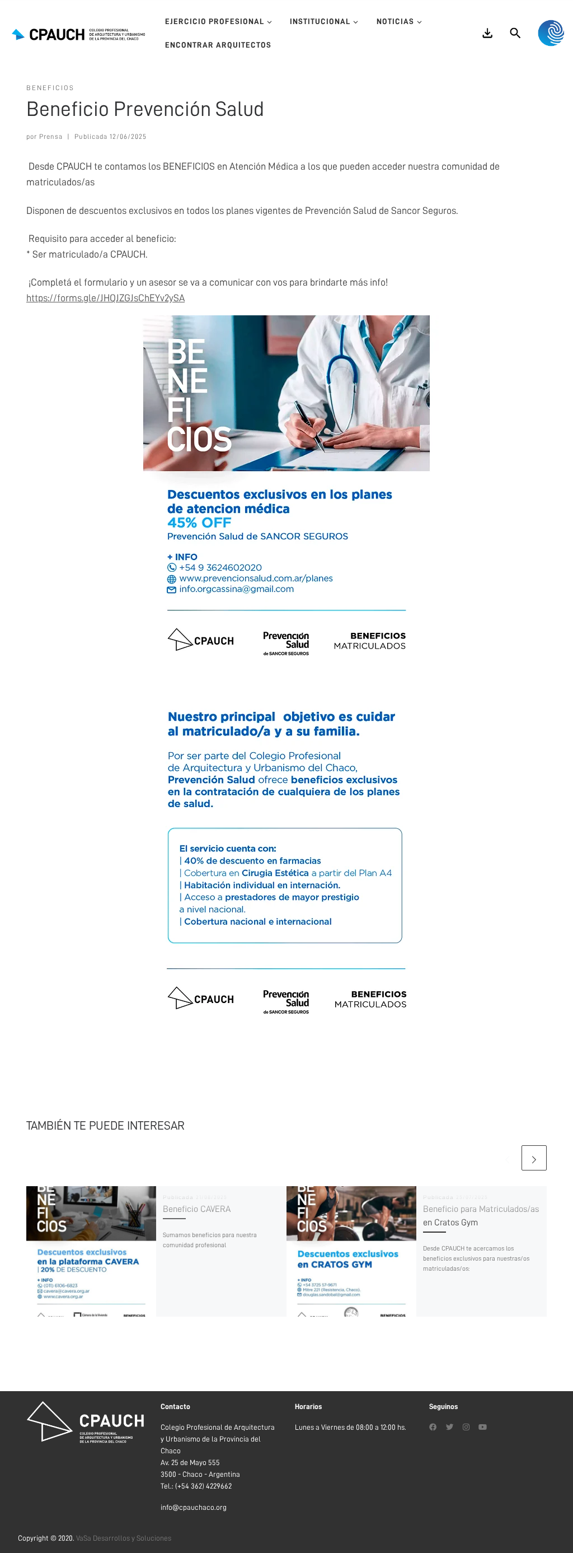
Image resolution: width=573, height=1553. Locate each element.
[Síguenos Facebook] (433, 1428)
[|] (78, 33)
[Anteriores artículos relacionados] (507, 1157)
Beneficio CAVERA (197, 1209)
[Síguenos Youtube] (482, 1428)
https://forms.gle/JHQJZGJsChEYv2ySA (105, 298)
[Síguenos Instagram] (466, 1428)
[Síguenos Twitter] (450, 1428)
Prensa (51, 136)
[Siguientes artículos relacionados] (534, 1157)
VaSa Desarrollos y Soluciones (123, 1538)
